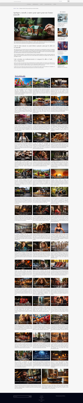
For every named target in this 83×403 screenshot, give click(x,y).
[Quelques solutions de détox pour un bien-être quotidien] (41, 173)
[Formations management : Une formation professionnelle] (23, 355)
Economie (29, 4)
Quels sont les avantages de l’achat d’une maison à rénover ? (60, 322)
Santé (41, 4)
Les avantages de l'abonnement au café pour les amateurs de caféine (59, 86)
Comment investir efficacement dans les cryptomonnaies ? (59, 141)
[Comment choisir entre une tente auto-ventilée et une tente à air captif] (41, 82)
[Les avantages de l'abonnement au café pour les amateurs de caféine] (59, 82)
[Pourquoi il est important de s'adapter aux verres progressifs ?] (59, 100)
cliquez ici (17, 51)
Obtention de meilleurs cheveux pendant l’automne (60, 341)
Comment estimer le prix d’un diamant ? (23, 159)
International (35, 4)
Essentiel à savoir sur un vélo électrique (23, 177)
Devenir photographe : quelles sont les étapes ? (41, 286)
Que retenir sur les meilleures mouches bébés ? (41, 104)
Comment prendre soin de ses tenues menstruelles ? (59, 231)
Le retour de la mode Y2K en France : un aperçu (23, 141)
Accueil (14, 8)
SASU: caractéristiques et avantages (41, 358)
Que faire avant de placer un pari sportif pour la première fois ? (28, 382)
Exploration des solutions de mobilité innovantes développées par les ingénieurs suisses (62, 25)
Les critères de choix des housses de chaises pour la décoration (59, 250)
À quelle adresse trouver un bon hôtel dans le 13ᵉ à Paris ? (23, 122)
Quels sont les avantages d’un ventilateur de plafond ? (59, 159)
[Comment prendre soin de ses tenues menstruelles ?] (59, 228)
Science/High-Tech (48, 4)
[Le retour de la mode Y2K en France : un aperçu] (23, 137)
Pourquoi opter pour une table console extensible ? (41, 341)
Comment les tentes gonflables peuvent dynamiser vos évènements (62, 66)
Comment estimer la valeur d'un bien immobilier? (41, 195)
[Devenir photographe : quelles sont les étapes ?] (41, 282)
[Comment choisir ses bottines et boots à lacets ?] (59, 264)
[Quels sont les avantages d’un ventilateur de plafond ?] (59, 155)
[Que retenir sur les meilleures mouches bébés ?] (41, 100)
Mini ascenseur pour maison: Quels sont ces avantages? (41, 304)
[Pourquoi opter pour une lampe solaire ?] (59, 355)
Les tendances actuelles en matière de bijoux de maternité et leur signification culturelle (23, 105)
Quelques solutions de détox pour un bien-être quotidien (41, 177)
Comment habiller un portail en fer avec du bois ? (23, 195)
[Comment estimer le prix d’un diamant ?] (23, 155)
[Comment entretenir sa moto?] (41, 210)
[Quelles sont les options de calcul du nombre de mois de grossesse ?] (59, 210)
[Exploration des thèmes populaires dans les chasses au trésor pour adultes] (41, 119)
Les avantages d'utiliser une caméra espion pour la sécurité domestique (62, 38)
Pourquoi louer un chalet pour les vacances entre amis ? (23, 213)
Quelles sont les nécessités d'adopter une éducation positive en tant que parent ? (59, 178)
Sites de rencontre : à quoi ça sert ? (59, 303)
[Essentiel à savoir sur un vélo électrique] (23, 173)
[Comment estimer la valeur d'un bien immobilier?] (41, 191)
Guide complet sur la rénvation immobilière (23, 231)
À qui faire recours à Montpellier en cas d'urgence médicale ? (60, 286)
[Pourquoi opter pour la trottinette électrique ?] (59, 191)
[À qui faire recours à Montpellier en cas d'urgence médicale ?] (59, 282)
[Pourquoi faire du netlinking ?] (41, 319)
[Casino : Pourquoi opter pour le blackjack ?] (23, 337)
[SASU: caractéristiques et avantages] (41, 355)
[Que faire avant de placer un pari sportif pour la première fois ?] (28, 376)
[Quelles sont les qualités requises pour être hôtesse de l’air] (23, 246)
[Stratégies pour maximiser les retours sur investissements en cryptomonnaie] (63, 45)
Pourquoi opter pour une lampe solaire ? (60, 359)
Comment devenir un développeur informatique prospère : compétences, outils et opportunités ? (59, 123)
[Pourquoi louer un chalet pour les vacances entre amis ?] (23, 210)
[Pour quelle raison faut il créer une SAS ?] (23, 264)
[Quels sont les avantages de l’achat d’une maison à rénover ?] (59, 319)
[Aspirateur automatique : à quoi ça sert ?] (55, 376)
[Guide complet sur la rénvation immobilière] (23, 228)
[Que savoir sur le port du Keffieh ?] (23, 319)
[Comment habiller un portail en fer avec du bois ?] (23, 191)
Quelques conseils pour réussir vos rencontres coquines (41, 231)
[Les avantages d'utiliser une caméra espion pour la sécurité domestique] (63, 32)
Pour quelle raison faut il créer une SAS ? (23, 268)
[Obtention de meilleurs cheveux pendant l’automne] (59, 337)
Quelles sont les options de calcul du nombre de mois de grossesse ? (59, 213)
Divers (55, 4)
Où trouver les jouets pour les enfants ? (41, 250)
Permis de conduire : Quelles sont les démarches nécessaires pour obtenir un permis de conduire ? (23, 287)
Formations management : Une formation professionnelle (23, 359)
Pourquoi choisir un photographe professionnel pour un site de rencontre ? (41, 160)
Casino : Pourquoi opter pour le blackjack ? (23, 341)
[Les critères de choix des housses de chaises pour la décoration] (59, 246)
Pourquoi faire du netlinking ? (39, 322)
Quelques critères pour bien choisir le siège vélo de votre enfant (41, 268)
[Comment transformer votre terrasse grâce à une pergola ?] (41, 137)
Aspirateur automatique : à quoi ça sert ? (51, 381)
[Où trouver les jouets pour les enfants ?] (41, 246)
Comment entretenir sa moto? (39, 212)
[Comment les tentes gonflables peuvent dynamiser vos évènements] (63, 60)
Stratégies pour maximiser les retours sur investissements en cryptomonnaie (62, 52)
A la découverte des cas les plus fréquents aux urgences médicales (23, 304)
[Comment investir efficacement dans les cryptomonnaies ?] (59, 137)
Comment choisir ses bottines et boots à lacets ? (59, 268)
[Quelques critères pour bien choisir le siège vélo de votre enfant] (41, 264)
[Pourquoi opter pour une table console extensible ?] (41, 337)
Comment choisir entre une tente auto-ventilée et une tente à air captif (41, 86)
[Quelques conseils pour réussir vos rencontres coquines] (41, 228)
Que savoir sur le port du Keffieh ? (22, 322)
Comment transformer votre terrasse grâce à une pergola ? (41, 141)
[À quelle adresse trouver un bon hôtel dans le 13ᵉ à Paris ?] (23, 119)
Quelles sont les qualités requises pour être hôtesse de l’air (23, 250)
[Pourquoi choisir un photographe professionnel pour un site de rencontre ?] (41, 155)
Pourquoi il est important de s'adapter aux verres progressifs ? (59, 104)
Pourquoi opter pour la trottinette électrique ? (59, 195)
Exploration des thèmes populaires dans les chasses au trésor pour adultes (41, 123)
